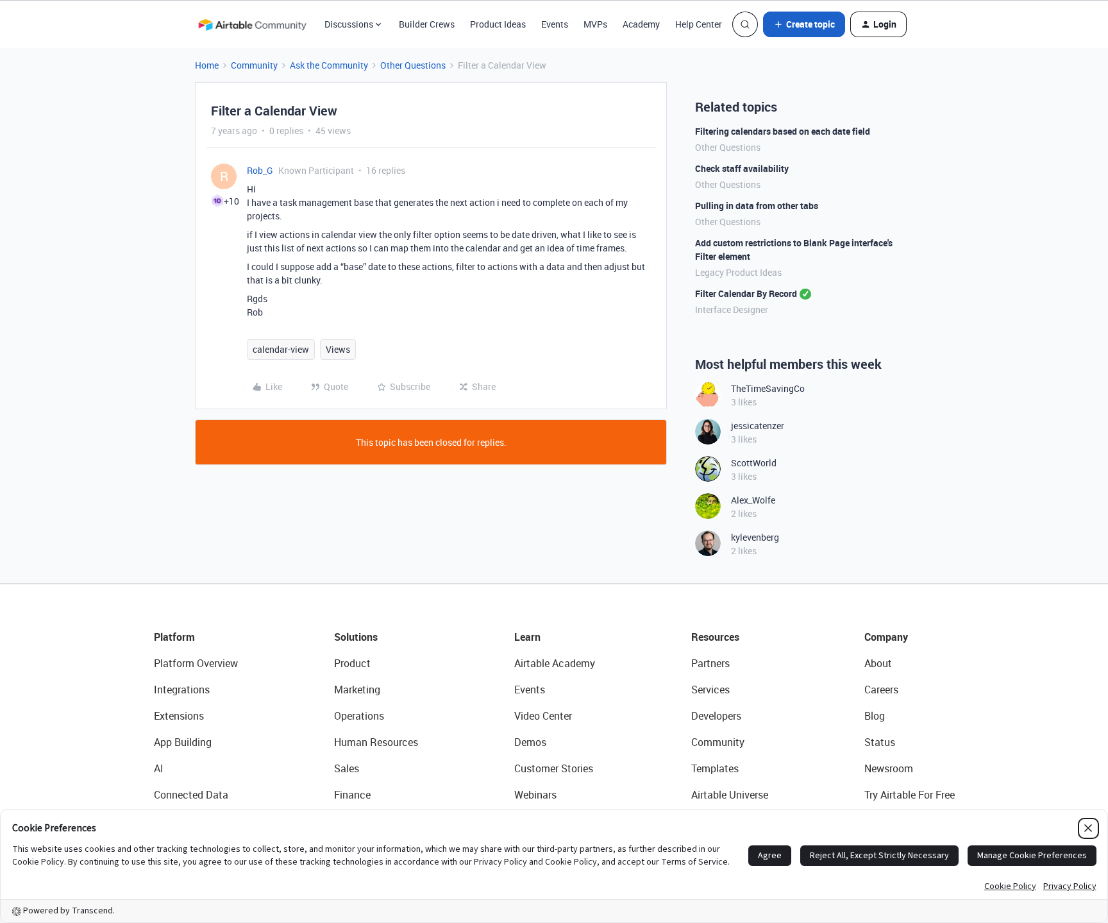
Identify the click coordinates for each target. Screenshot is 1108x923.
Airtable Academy (554, 663)
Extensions (179, 716)
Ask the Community (329, 65)
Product (352, 663)
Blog (874, 716)
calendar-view (281, 349)
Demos (530, 742)
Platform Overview (196, 663)
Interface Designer (731, 309)
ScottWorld (753, 463)
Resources (715, 637)
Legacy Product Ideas (738, 272)
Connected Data (191, 795)
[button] (804, 24)
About (878, 663)
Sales (346, 768)
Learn (527, 637)
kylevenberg (755, 537)
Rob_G (260, 170)
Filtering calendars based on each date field (782, 131)
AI (159, 768)
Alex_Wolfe (753, 500)
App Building (183, 742)
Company (886, 637)
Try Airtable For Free (909, 795)
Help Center (698, 24)
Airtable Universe (729, 795)
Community (254, 65)
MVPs (595, 24)
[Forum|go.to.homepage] (252, 24)
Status (879, 742)
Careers (881, 689)
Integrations (182, 689)
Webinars (535, 795)
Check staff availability (742, 168)
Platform (174, 637)
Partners (710, 663)
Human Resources (376, 742)
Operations (359, 716)
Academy (641, 24)
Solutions (356, 637)
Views (338, 349)
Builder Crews (427, 24)
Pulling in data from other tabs (756, 205)
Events (554, 24)
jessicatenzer (757, 425)
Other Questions (413, 65)
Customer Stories (553, 768)
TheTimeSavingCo (768, 388)
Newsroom (888, 768)
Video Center (543, 716)
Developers (716, 716)
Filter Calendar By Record (746, 293)
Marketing (357, 689)
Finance (352, 795)
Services (710, 689)
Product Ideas (498, 24)
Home (207, 65)
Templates (715, 768)
